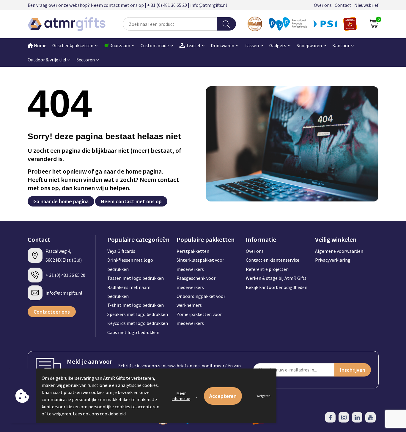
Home (39, 45)
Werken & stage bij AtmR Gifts (276, 278)
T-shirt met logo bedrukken (135, 305)
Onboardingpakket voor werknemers (201, 300)
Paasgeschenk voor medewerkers (196, 282)
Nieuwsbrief (366, 5)
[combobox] (170, 24)
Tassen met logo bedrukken (135, 278)
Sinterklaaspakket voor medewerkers (200, 264)
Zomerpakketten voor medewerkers (199, 318)
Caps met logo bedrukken (133, 332)
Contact (343, 5)
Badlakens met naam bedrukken (128, 291)
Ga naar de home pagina (61, 201)
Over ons (323, 5)
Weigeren (263, 395)
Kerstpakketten (193, 251)
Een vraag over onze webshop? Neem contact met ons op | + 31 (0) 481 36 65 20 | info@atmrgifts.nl (127, 5)
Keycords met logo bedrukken (137, 323)
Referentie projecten (267, 269)
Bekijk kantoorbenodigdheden (276, 287)
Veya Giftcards (121, 251)
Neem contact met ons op (131, 201)
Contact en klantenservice (272, 260)
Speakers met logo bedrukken (137, 314)
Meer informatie (181, 395)
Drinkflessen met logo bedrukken (130, 264)
